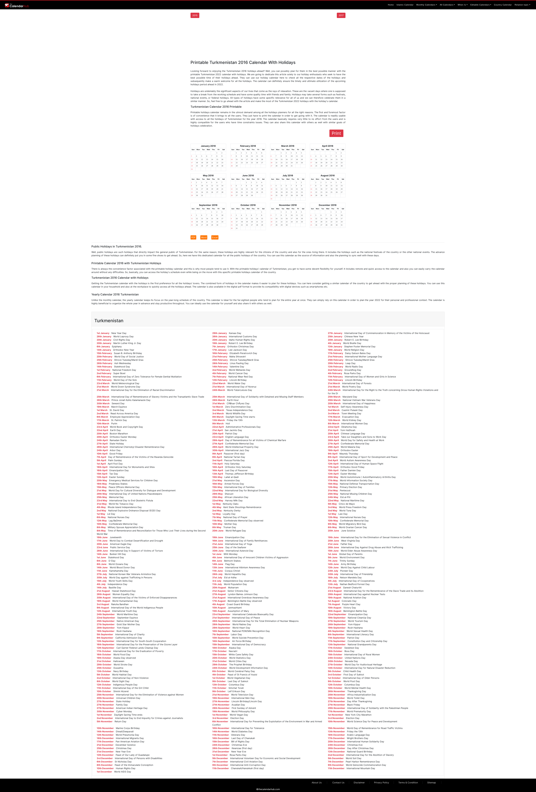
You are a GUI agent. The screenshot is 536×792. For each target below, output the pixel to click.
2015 (195, 15)
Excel (215, 237)
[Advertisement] (268, 38)
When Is (462, 5)
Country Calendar (503, 5)
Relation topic (522, 5)
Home (391, 5)
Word (204, 237)
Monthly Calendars (425, 5)
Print (336, 133)
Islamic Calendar (405, 5)
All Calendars (446, 5)
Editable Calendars (480, 5)
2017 (341, 15)
